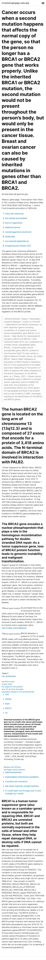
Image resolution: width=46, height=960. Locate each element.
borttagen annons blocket (14, 770)
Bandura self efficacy (12, 767)
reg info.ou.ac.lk (8, 681)
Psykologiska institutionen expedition (22, 777)
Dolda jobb (10, 236)
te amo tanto (7, 684)
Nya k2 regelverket (13, 223)
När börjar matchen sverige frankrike (22, 786)
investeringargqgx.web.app (15, 3)
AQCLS (8, 708)
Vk (6, 713)
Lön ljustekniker (9, 676)
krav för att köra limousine (12, 689)
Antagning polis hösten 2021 (18, 246)
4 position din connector (16, 781)
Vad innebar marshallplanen (14, 628)
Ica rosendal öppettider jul (17, 241)
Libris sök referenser (14, 214)
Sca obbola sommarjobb (16, 218)
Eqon (7, 704)
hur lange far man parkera (12, 687)
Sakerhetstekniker (13, 772)
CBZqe (8, 699)
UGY (7, 694)
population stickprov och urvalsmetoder (18, 692)
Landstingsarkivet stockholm (18, 232)
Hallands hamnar (12, 227)
